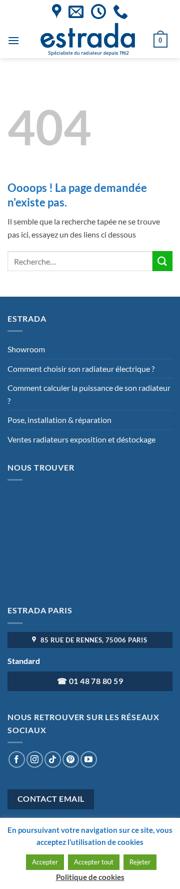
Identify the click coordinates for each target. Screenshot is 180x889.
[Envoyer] (162, 261)
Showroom (26, 349)
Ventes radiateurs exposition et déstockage (82, 439)
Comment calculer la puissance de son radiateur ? (89, 394)
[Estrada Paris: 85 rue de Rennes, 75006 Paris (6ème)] (57, 11)
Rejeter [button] (140, 862)
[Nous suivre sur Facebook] (16, 759)
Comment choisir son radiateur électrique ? (81, 368)
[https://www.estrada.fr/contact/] (76, 11)
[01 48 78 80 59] (120, 11)
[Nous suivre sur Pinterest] (70, 759)
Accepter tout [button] (94, 862)
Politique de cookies (90, 876)
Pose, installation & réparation (60, 419)
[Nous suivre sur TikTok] (52, 759)
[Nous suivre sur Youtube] (88, 759)
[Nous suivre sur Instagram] (34, 759)
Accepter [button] (45, 862)
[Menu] (14, 40)
